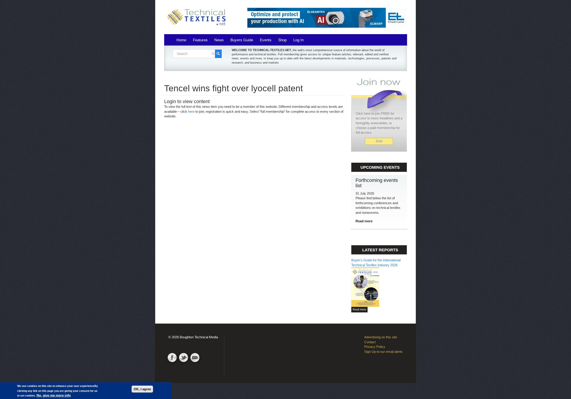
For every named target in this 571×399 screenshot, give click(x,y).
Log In (298, 40)
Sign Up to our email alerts (383, 351)
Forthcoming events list (377, 182)
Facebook (172, 358)
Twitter (183, 358)
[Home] (197, 17)
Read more (364, 221)
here (191, 111)
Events (265, 40)
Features (200, 40)
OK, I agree (142, 389)
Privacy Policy (374, 347)
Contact (195, 358)
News (219, 40)
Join (379, 141)
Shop (282, 40)
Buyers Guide (241, 40)
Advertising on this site (380, 337)
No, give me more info (54, 395)
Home (181, 40)
